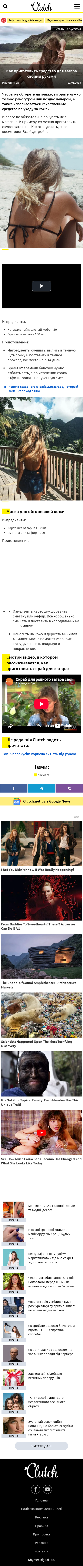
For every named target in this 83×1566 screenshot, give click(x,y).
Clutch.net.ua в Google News (46, 801)
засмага (43, 775)
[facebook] (13, 788)
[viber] (69, 788)
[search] (5, 6)
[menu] (77, 6)
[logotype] (41, 6)
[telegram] (41, 788)
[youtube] (47, 1489)
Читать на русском (67, 29)
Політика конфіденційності (41, 1509)
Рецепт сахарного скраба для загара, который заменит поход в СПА (43, 388)
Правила (41, 1526)
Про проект (41, 1534)
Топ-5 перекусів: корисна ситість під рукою (39, 753)
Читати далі (41, 1446)
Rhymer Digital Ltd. (41, 1560)
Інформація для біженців (25, 20)
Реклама (41, 1517)
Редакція (41, 1543)
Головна (41, 1500)
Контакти (41, 1551)
